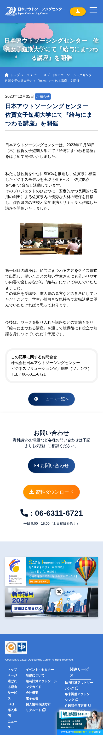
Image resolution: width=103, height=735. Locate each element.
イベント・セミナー (40, 669)
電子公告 (32, 698)
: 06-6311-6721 (55, 513)
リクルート (34, 710)
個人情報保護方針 (38, 704)
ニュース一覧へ (53, 399)
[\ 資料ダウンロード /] (78, 11)
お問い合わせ (54, 465)
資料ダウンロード (54, 492)
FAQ (11, 704)
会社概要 (32, 692)
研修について (35, 675)
